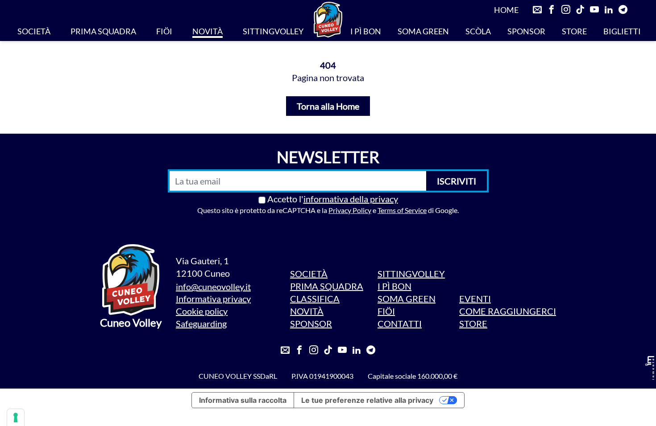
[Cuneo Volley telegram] (623, 10)
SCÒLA (478, 31)
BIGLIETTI (622, 31)
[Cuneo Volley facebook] (551, 10)
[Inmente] (649, 368)
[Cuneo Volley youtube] (594, 10)
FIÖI (164, 31)
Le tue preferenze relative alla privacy (367, 400)
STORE (574, 31)
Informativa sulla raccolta (242, 400)
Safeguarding (201, 323)
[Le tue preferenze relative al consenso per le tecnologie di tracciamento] (15, 417)
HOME (506, 10)
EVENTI (475, 298)
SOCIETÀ (33, 31)
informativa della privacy (350, 198)
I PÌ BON (365, 31)
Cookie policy (202, 311)
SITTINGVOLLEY (273, 31)
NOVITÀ (207, 31)
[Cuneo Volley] (328, 19)
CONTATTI (400, 323)
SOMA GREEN (423, 31)
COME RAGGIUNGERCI (507, 311)
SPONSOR (526, 31)
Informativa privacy (213, 298)
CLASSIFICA (315, 298)
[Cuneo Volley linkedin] (608, 10)
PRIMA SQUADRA (103, 31)
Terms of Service (402, 210)
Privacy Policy (349, 210)
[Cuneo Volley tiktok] (580, 10)
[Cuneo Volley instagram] (565, 10)
